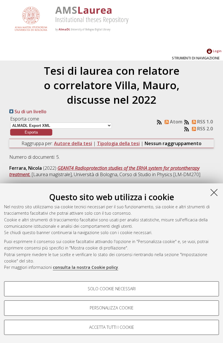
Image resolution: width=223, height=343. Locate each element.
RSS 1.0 (204, 121)
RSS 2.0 (204, 128)
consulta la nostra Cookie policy (85, 267)
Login (217, 51)
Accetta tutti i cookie (111, 327)
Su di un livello (29, 111)
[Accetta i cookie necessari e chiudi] (214, 192)
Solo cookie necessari (112, 288)
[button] (31, 132)
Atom (175, 121)
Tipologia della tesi (118, 143)
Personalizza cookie (112, 308)
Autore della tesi (73, 143)
